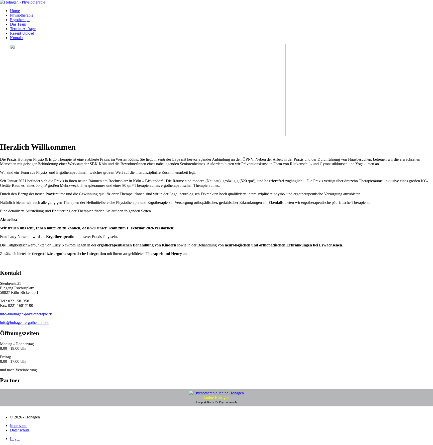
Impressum (18, 425)
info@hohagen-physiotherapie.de (26, 314)
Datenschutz (20, 430)
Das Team (18, 24)
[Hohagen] (22, 2)
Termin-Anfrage (23, 29)
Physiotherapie (21, 15)
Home (15, 11)
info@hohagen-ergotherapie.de (24, 322)
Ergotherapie (20, 20)
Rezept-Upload (22, 33)
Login (15, 438)
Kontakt (16, 38)
